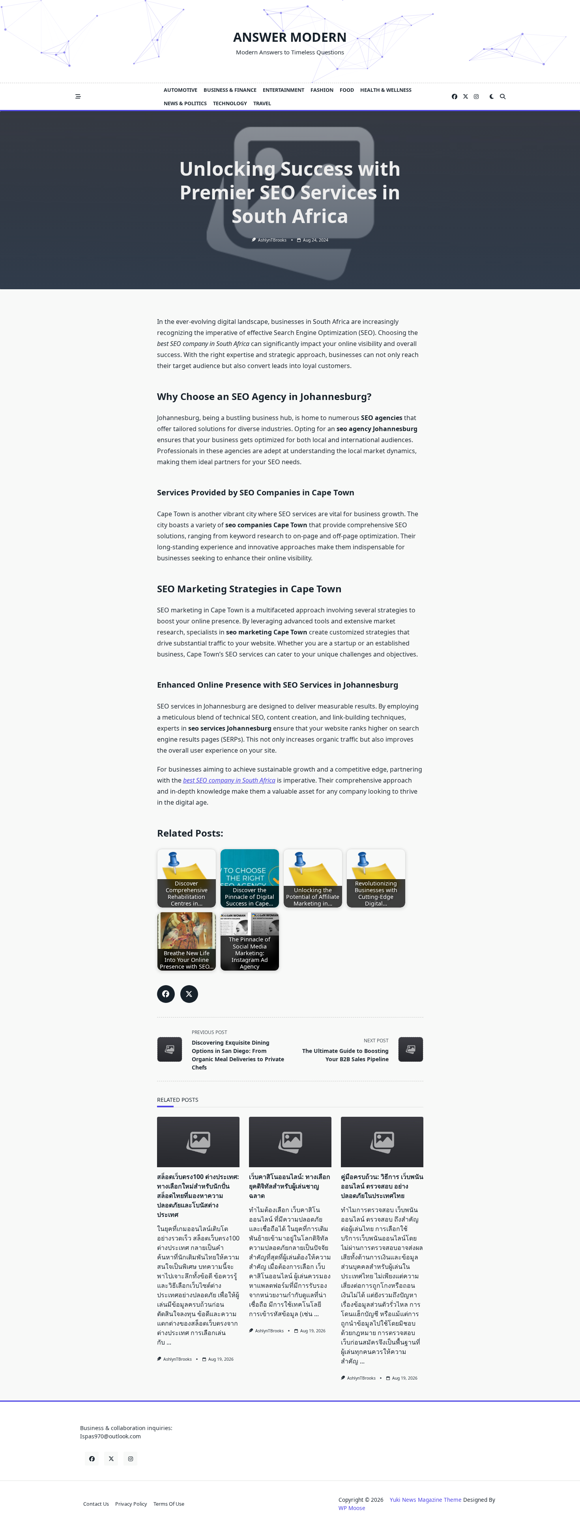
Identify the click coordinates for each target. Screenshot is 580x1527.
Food (347, 89)
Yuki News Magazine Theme (426, 1499)
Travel (262, 103)
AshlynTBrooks (272, 240)
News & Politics (185, 103)
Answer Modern (290, 36)
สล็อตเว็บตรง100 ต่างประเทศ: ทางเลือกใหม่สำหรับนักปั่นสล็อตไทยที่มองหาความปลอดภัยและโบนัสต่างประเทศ (198, 1195)
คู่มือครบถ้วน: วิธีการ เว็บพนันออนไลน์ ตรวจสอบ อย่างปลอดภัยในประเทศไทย (382, 1186)
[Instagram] (476, 96)
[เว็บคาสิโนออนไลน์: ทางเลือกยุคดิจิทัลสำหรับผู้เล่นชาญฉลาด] (290, 1142)
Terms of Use (168, 1503)
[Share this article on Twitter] (189, 994)
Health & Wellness (386, 89)
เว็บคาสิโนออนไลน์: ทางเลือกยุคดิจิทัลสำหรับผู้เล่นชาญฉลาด (289, 1186)
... (169, 1342)
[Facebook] (454, 96)
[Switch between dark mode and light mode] (491, 96)
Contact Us (96, 1503)
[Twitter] (465, 96)
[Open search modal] (502, 96)
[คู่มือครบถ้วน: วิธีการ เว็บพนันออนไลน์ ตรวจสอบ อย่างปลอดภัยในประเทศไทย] (382, 1142)
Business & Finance (230, 89)
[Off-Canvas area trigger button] (78, 96)
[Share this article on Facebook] (166, 994)
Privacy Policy (131, 1503)
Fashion (322, 89)
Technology (230, 103)
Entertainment (283, 89)
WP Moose (352, 1508)
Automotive (180, 89)
